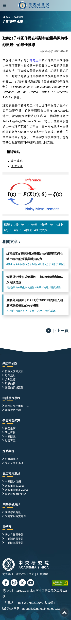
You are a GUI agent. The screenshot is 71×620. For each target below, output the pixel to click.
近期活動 (10, 375)
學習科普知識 (11, 420)
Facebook (6, 583)
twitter (14, 583)
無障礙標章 (60, 583)
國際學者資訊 (11, 504)
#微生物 (19, 224)
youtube (31, 583)
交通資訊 (7, 574)
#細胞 (59, 224)
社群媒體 (42, 574)
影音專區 (10, 440)
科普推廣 (10, 428)
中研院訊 (10, 436)
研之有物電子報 (14, 534)
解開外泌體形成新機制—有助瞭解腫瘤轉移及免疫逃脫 (34, 279)
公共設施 (10, 379)
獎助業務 (8, 451)
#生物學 (32, 224)
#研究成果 (41, 230)
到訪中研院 (9, 363)
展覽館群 (10, 383)
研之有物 (10, 432)
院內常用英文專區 (15, 516)
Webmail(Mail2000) (16, 489)
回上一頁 (61, 330)
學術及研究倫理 (14, 463)
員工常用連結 (11, 473)
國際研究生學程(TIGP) (18, 405)
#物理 (28, 230)
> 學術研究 (17, 17)
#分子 (8, 230)
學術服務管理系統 (15, 493)
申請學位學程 (11, 398)
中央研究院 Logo (33, 5)
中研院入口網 (13, 481)
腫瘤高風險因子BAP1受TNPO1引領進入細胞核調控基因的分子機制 (34, 302)
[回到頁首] (64, 612)
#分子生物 (46, 224)
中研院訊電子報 (14, 542)
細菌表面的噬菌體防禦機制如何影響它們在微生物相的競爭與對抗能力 (34, 256)
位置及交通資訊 (14, 371)
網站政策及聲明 (25, 574)
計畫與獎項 (11, 458)
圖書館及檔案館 (14, 387)
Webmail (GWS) (14, 485)
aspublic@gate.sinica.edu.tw (41, 608)
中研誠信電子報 (14, 538)
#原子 (18, 230)
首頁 (8, 17)
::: (1, 355)
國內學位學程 (13, 409)
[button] (4, 5)
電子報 (6, 526)
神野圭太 (36, 60)
